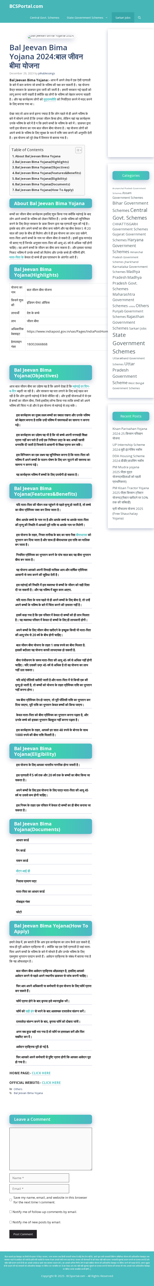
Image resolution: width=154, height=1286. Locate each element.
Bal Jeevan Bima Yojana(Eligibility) (41, 179)
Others (18, 1089)
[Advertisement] (130, 93)
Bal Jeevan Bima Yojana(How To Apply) (44, 190)
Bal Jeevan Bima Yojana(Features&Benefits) (48, 173)
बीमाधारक (81, 535)
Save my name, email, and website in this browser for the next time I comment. (50, 1200)
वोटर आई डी (23, 871)
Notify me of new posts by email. (37, 1222)
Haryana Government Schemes (127, 245)
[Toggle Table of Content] (76, 150)
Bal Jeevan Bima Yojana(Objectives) (42, 167)
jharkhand (131, 262)
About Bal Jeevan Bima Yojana (37, 156)
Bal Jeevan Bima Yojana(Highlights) (42, 162)
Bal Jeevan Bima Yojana (28, 1093)
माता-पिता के (16, 257)
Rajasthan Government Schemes (128, 322)
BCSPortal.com (26, 6)
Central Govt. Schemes (44, 17)
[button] (139, 17)
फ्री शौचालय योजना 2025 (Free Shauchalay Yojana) (127, 513)
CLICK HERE (41, 1073)
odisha (132, 306)
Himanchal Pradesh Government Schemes (127, 257)
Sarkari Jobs (123, 17)
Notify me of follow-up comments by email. (45, 1212)
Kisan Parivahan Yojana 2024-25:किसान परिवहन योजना (129, 433)
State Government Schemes (85, 17)
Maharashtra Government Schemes (123, 300)
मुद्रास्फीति (50, 99)
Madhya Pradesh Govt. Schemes (127, 283)
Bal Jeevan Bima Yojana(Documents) (42, 184)
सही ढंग (29, 1011)
